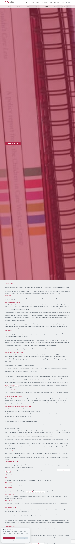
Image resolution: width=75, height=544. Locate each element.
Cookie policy (15, 540)
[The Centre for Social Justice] (9, 2)
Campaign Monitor (15, 385)
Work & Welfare (65, 6)
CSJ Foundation (45, 2)
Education (19, 6)
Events (51, 2)
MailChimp (7, 385)
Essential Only (22, 538)
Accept (9, 538)
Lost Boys (56, 6)
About (27, 2)
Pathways (37, 2)
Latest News (56, 2)
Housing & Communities (46, 6)
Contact (62, 2)
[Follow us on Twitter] (66, 2)
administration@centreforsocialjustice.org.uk (35, 491)
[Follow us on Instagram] (69, 2)
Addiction (9, 6)
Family (37, 6)
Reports (32, 2)
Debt (28, 6)
